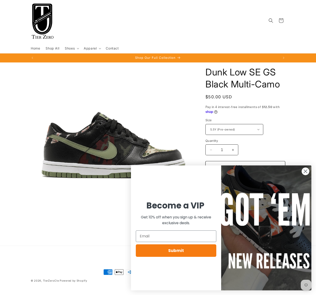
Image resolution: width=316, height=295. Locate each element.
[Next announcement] (284, 57)
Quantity (211, 141)
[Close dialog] (305, 171)
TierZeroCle (51, 280)
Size (208, 120)
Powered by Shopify (73, 280)
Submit (176, 250)
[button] (71, 48)
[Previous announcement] (32, 57)
